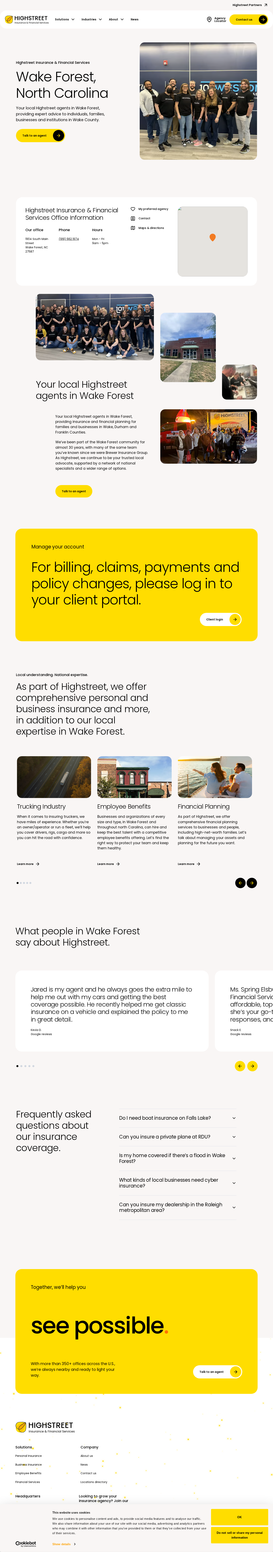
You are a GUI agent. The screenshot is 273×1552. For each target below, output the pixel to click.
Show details (61, 1544)
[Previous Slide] (240, 883)
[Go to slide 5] (30, 883)
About (113, 19)
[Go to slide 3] (24, 883)
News (134, 19)
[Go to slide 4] (27, 883)
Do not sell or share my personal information (240, 1535)
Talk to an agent (34, 136)
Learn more (25, 864)
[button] (212, 238)
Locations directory (94, 1482)
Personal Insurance (28, 1456)
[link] (27, 20)
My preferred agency (153, 209)
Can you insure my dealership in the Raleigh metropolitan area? (170, 1207)
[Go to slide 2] (21, 883)
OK (239, 1517)
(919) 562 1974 (69, 239)
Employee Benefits (28, 1473)
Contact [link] (144, 218)
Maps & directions (151, 228)
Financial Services (27, 1482)
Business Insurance (28, 1465)
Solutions (62, 19)
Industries (89, 19)
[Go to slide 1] (18, 883)
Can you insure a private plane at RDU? (164, 1137)
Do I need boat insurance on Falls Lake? (165, 1118)
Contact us (244, 20)
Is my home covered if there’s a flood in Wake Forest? (172, 1158)
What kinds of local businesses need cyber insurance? (168, 1183)
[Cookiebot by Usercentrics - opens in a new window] (25, 1544)
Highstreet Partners (247, 5)
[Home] (45, 1427)
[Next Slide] (252, 883)
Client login (214, 619)
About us (87, 1456)
